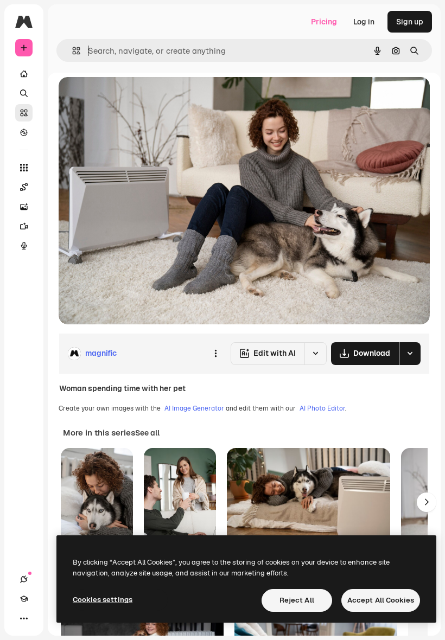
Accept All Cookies (380, 600)
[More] (24, 618)
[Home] (24, 73)
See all (147, 433)
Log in (363, 22)
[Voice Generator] (24, 245)
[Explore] (24, 132)
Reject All (296, 600)
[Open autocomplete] (72, 51)
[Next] (426, 502)
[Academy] (24, 598)
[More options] (215, 353)
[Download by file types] (410, 353)
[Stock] (24, 112)
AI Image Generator (194, 408)
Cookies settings (102, 599)
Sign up (409, 22)
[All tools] (24, 167)
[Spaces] (24, 187)
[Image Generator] (24, 206)
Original (128, 97)
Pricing (324, 22)
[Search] (24, 93)
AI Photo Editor (322, 408)
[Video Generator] (24, 226)
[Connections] (24, 579)
